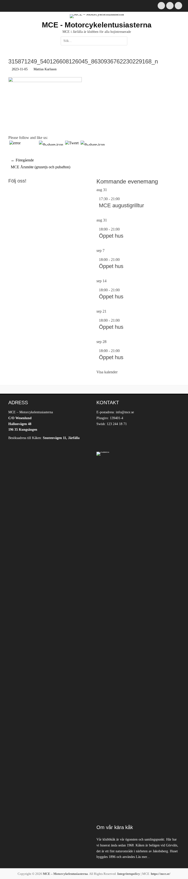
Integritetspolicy (128, 874)
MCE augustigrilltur (121, 205)
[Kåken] (138, 635)
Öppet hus (111, 236)
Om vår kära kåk (114, 827)
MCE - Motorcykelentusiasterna (97, 25)
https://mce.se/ (160, 874)
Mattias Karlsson (45, 69)
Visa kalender (107, 372)
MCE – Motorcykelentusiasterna (65, 874)
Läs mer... (143, 857)
